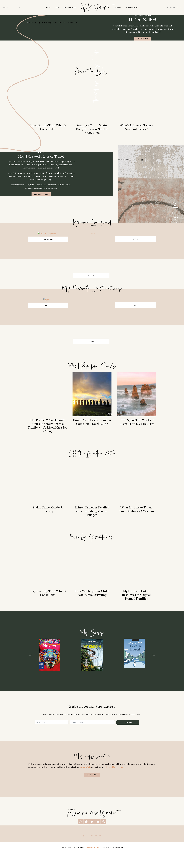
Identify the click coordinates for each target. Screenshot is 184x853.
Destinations (69, 7)
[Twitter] (92, 821)
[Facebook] (86, 821)
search (5, 7)
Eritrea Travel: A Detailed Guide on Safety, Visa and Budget (92, 511)
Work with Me (132, 7)
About (48, 7)
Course (118, 7)
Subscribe (128, 722)
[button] (30, 655)
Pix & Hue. (120, 847)
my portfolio (85, 767)
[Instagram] (80, 821)
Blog (58, 7)
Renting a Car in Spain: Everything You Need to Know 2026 (92, 129)
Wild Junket (95, 7)
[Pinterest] (103, 821)
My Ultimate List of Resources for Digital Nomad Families (136, 595)
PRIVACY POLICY (93, 847)
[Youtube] (98, 821)
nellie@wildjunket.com (113, 767)
